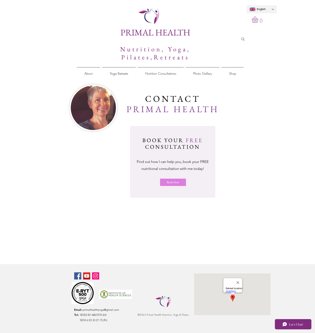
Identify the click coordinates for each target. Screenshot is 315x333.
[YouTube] (86, 275)
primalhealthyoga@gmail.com (100, 309)
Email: (78, 309)
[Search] (243, 39)
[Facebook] (77, 275)
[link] (259, 19)
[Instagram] (95, 275)
